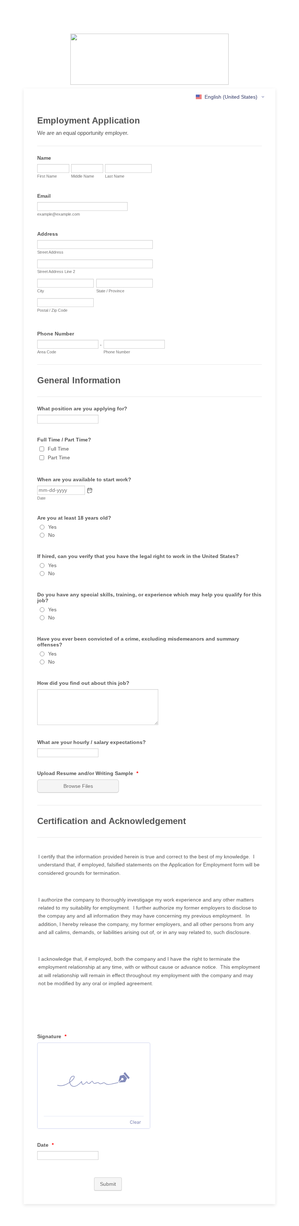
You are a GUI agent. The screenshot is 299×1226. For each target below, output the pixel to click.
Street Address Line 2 (56, 271)
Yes (52, 527)
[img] (94, 1079)
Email (44, 196)
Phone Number (55, 334)
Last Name (114, 176)
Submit (108, 1184)
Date (41, 498)
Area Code (46, 352)
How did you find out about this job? (83, 683)
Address (47, 234)
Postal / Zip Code (52, 310)
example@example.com (58, 214)
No (51, 535)
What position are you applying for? (82, 408)
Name (44, 158)
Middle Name (82, 176)
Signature (51, 1036)
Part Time (59, 457)
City (40, 291)
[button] (90, 490)
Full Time (58, 449)
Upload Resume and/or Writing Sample (87, 773)
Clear (135, 1122)
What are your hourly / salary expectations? (91, 742)
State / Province (110, 291)
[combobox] (230, 96)
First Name (47, 176)
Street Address (50, 252)
